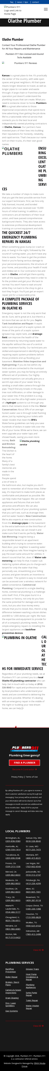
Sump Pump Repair (31, 994)
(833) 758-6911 (12, 920)
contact (35, 2)
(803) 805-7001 (33, 891)
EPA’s (34, 419)
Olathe (14, 274)
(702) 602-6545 (33, 866)
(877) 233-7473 (33, 849)
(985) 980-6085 (12, 929)
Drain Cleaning (12, 998)
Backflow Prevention (10, 970)
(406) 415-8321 (33, 858)
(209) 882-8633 (12, 875)
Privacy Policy (17, 777)
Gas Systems (11, 1011)
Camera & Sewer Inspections (13, 991)
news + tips (22, 2)
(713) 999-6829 (33, 917)
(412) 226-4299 (33, 883)
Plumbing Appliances (31, 986)
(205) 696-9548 (12, 858)
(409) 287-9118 (33, 900)
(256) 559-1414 (12, 849)
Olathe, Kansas (12, 127)
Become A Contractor (23, 769)
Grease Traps (32, 969)
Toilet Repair (32, 1000)
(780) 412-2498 (33, 934)
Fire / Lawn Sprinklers (10, 1004)
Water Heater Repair (32, 1007)
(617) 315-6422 (12, 937)
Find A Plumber (24, 762)
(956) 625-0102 (33, 925)
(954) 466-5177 (12, 912)
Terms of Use (32, 777)
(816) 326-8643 (33, 841)
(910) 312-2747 (33, 875)
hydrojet (12, 402)
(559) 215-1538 (12, 866)
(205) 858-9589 (12, 841)
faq (11, 2)
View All (37, 950)
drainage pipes (20, 523)
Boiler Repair (11, 977)
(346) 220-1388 (33, 908)
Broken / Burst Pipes (12, 983)
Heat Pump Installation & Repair (32, 977)
